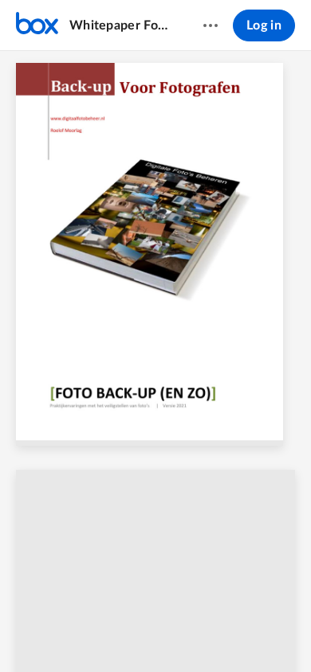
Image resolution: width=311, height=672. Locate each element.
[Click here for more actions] (210, 25)
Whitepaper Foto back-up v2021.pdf (120, 25)
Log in (263, 25)
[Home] (37, 25)
